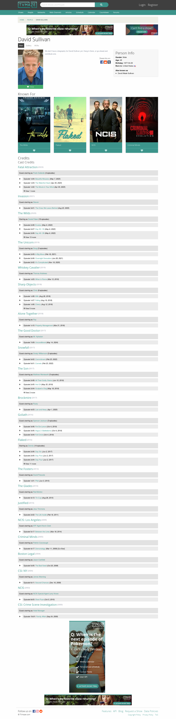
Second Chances (42, 582)
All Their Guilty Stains (43, 380)
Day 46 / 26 (39, 233)
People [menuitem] (30, 12)
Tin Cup (38, 497)
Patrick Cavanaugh (40, 542)
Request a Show (133, 711)
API (115, 711)
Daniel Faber (33, 219)
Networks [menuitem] (41, 12)
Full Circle (39, 434)
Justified (23, 503)
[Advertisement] (70, 29)
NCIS (93, 145)
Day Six (38, 451)
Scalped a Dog (41, 388)
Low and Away (41, 409)
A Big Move (39, 254)
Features (106, 711)
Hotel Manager (39, 610)
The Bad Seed (40, 565)
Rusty (35, 403)
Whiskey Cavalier (29, 267)
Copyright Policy (134, 715)
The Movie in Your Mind (44, 187)
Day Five (38, 455)
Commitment (40, 359)
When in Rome (41, 279)
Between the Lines (42, 531)
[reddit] (105, 62)
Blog (120, 711)
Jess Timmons (39, 509)
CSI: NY (22, 571)
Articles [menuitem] (69, 12)
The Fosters (25, 469)
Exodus (38, 225)
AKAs (36, 45)
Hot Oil (38, 384)
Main (21, 45)
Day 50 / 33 (39, 229)
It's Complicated (41, 262)
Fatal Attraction (28, 167)
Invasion (23, 196)
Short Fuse (39, 599)
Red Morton (37, 492)
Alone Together (27, 313)
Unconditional (40, 342)
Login (142, 5)
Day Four (39, 459)
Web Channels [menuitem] (55, 12)
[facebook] (101, 62)
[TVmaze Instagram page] (37, 711)
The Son (23, 368)
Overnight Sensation (43, 258)
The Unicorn (26, 242)
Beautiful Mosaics (42, 178)
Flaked (58, 145)
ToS (156, 715)
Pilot (37, 480)
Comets (38, 363)
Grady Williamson (40, 353)
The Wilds (24, 145)
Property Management (44, 325)
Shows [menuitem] (20, 12)
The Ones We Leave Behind (46, 208)
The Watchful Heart (42, 183)
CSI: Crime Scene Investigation (37, 605)
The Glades (25, 486)
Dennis (31, 445)
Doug (35, 248)
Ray (34, 319)
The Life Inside (41, 514)
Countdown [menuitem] (104, 12)
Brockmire (24, 398)
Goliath (22, 415)
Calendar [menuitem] (91, 12)
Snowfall (23, 347)
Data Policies (151, 711)
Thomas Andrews (40, 273)
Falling (37, 300)
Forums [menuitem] (116, 12)
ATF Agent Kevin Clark (42, 525)
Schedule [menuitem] (79, 12)
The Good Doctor (29, 330)
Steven (36, 202)
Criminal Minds (134, 145)
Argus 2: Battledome (43, 430)
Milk (37, 296)
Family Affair (41, 616)
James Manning (39, 576)
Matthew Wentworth (41, 374)
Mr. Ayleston (38, 336)
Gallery (28, 45)
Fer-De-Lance (40, 426)
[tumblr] (109, 62)
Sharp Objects (27, 284)
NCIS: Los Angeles (29, 520)
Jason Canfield (39, 559)
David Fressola (39, 475)
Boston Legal (26, 554)
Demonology (40, 548)
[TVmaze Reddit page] (41, 711)
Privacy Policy (148, 715)
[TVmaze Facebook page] (34, 711)
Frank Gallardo (39, 173)
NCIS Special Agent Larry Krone (45, 593)
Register (153, 5)
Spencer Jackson (40, 420)
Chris (35, 290)
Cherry (38, 304)
